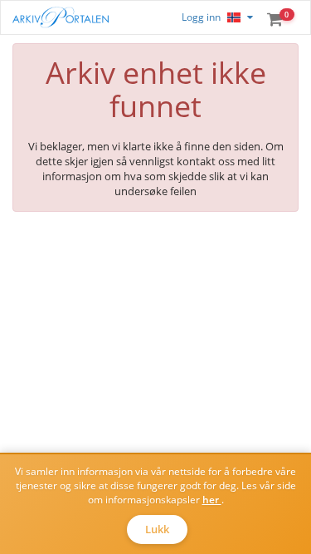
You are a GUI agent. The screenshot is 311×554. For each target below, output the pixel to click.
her (211, 500)
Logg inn (201, 17)
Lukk (157, 529)
